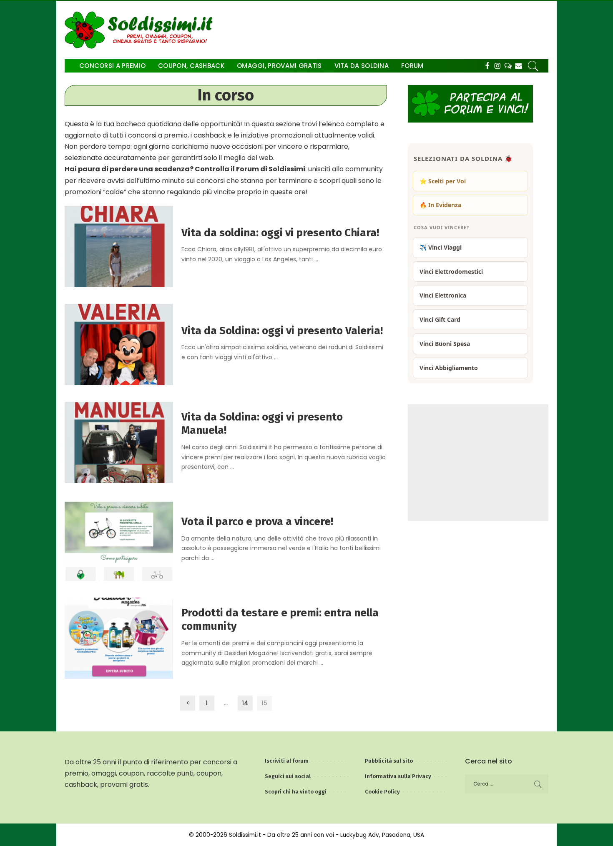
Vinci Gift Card (440, 319)
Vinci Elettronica (443, 295)
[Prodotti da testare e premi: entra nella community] (119, 638)
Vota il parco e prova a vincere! (257, 521)
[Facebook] (487, 66)
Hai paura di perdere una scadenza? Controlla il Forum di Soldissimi (185, 169)
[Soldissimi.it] (141, 30)
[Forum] (508, 66)
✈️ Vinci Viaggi (441, 247)
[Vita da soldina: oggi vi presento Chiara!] (119, 246)
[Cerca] (533, 66)
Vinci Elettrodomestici (451, 271)
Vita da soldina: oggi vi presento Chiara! (280, 232)
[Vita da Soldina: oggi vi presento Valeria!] (119, 344)
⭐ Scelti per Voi (443, 181)
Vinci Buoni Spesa (445, 344)
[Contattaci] (518, 66)
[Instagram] (497, 66)
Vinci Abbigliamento (449, 368)
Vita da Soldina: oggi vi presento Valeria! (282, 330)
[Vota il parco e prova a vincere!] (119, 540)
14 (245, 703)
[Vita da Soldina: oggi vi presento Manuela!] (119, 442)
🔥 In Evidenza (440, 205)
